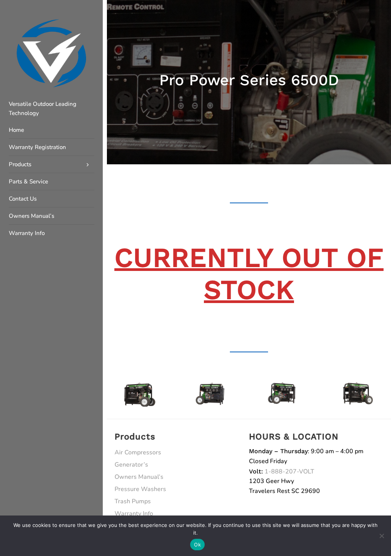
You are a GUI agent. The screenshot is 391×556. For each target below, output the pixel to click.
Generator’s (131, 464)
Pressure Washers (140, 489)
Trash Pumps (133, 501)
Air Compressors (138, 452)
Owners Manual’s (139, 477)
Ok (197, 544)
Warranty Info (134, 513)
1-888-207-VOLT (289, 471)
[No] (381, 536)
